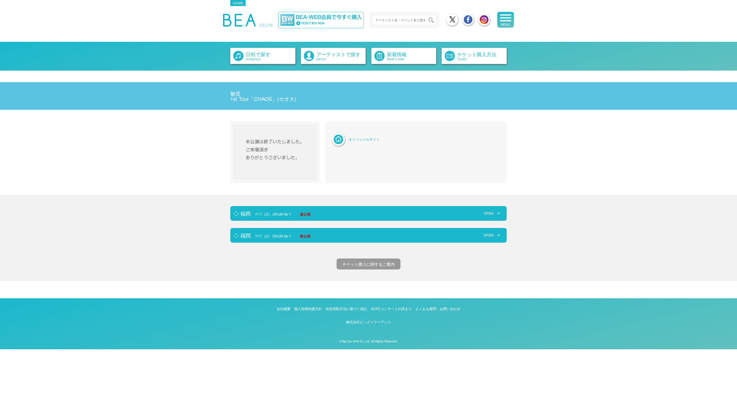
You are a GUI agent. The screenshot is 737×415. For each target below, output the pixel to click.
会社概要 (283, 308)
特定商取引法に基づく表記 (346, 308)
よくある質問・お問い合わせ (437, 308)
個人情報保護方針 (308, 308)
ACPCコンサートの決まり (391, 308)
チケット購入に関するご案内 (368, 264)
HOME (238, 3)
